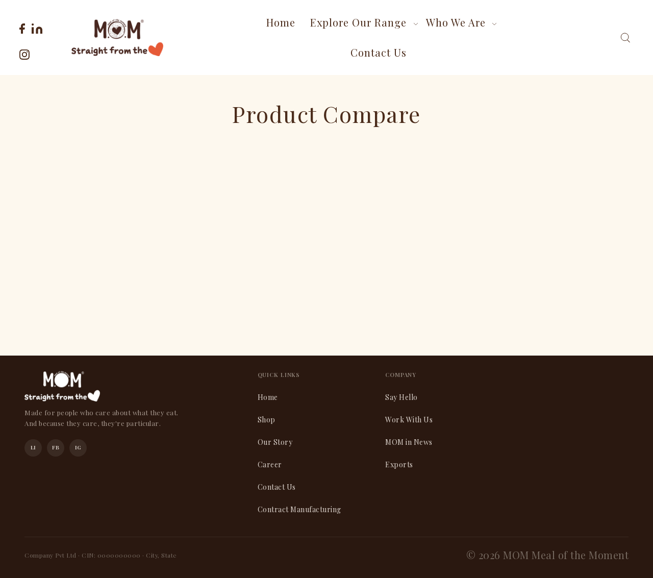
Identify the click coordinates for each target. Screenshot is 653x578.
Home (268, 397)
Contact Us (277, 487)
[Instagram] (24, 53)
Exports (399, 464)
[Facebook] (22, 27)
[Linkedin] (37, 27)
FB (55, 447)
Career (270, 464)
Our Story (275, 442)
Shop (266, 419)
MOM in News (409, 442)
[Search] (625, 37)
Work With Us (409, 419)
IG (78, 447)
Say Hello (401, 397)
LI (33, 447)
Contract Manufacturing (299, 509)
